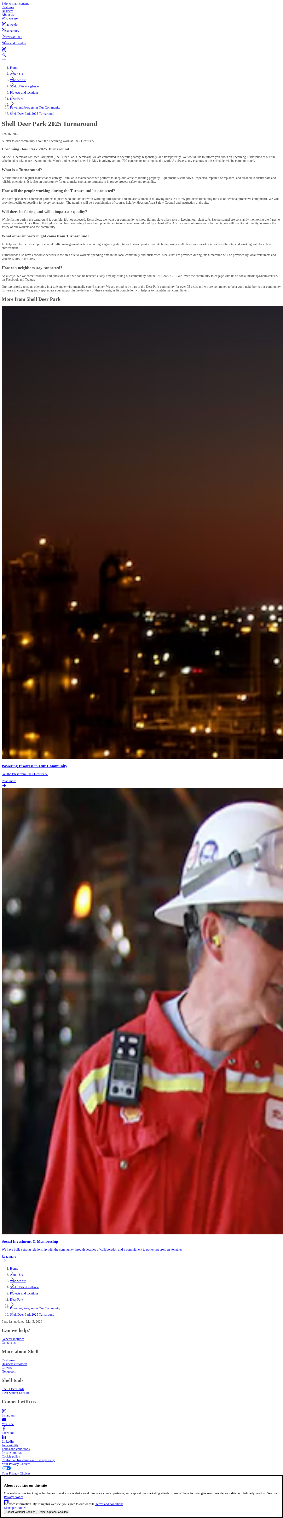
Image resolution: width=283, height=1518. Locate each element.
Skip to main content (15, 3)
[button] (141, 20)
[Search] (141, 55)
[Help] (141, 50)
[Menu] (141, 60)
